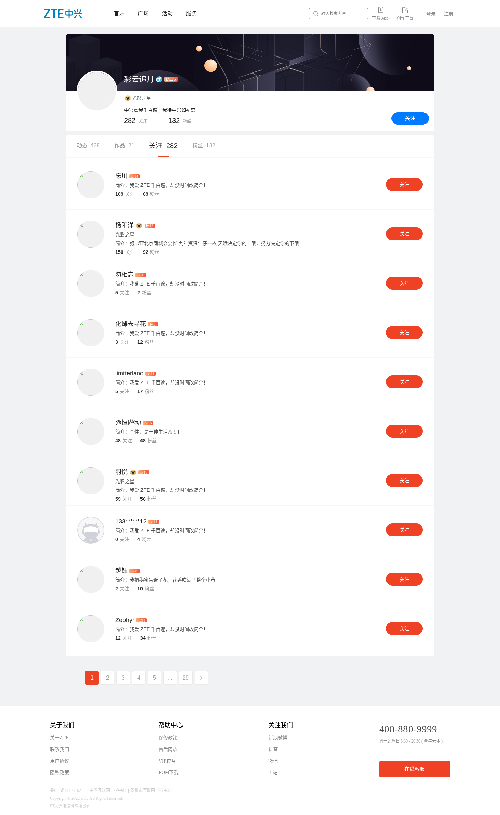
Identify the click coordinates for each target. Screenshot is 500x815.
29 (186, 678)
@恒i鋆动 (128, 422)
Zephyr (124, 620)
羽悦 (121, 472)
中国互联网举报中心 (107, 790)
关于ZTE (59, 737)
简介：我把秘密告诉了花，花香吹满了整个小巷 (165, 580)
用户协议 (59, 761)
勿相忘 (124, 274)
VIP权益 (167, 761)
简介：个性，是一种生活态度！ (148, 432)
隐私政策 (59, 772)
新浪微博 (277, 737)
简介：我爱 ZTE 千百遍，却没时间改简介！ (161, 185)
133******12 (131, 521)
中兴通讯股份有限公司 (70, 806)
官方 (119, 13)
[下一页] (201, 677)
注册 (448, 13)
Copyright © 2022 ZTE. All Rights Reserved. (86, 798)
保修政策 (168, 737)
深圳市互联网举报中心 (151, 790)
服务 (191, 13)
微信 (273, 761)
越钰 (121, 570)
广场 (143, 13)
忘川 (121, 176)
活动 (167, 13)
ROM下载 (169, 772)
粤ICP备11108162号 (67, 790)
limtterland (129, 373)
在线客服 (414, 769)
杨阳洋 (124, 225)
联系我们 (59, 749)
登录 (431, 13)
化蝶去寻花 (130, 324)
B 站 (273, 772)
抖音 (273, 749)
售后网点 (168, 749)
